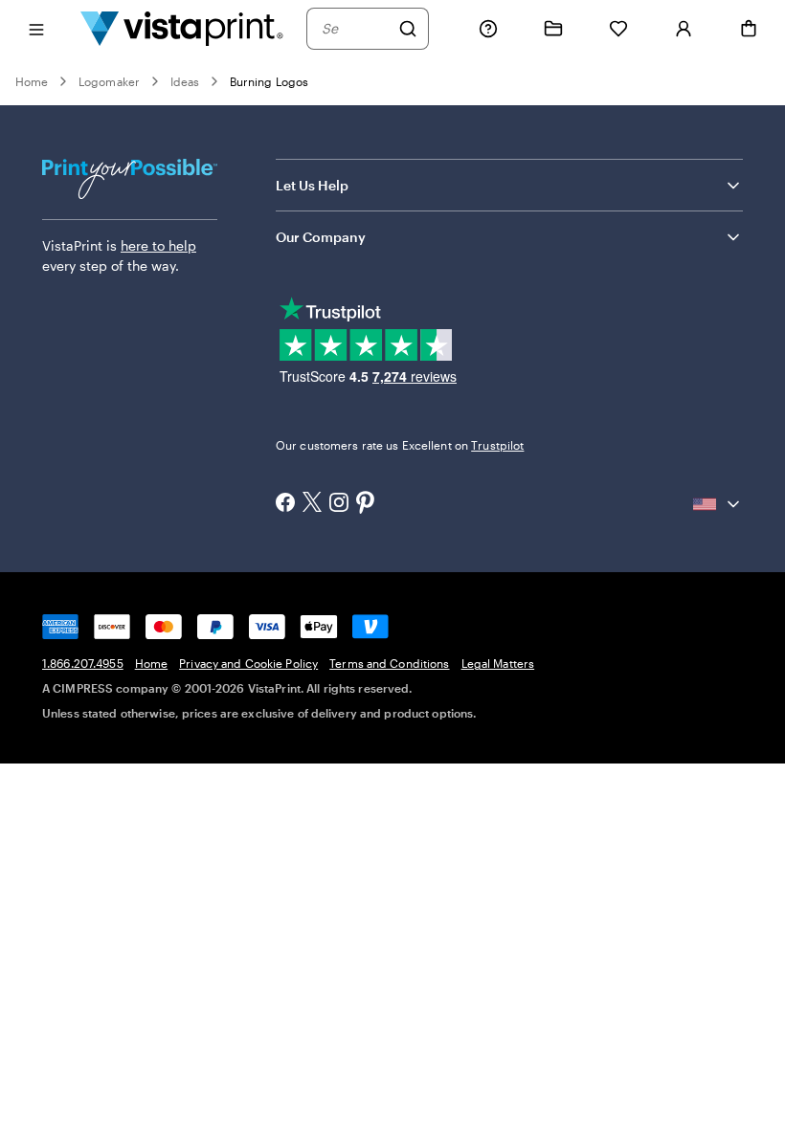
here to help (158, 245)
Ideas (184, 81)
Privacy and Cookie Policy (248, 663)
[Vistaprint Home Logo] (181, 28)
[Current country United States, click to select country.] (718, 504)
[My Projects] (553, 29)
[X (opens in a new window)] (312, 504)
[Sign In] (683, 29)
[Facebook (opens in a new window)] (285, 504)
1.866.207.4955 (82, 663)
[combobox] (355, 28)
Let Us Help (312, 185)
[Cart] (749, 29)
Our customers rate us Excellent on (400, 445)
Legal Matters (498, 663)
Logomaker (109, 81)
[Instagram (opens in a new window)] (338, 504)
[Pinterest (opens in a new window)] (365, 504)
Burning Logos (269, 81)
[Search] (408, 28)
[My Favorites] (618, 29)
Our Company (321, 237)
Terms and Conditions (389, 663)
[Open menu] (36, 28)
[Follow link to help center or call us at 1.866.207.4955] (488, 29)
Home (31, 81)
